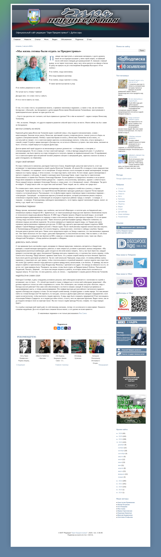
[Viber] (69, 328)
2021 (121, 484)
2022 (121, 481)
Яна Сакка (83, 313)
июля (120, 459)
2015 (121, 490)
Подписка (79, 39)
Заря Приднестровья (79, 533)
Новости (27, 39)
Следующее (20, 365)
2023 (121, 442)
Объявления (66, 39)
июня (120, 462)
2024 (121, 439)
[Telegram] (62, 328)
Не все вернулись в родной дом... (135, 100)
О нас (89, 39)
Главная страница (61, 365)
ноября (121, 448)
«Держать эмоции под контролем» (136, 156)
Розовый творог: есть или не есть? (136, 81)
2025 (121, 436)
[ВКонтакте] (58, 328)
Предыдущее (103, 365)
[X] (65, 328)
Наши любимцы (124, 214)
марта (120, 471)
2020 (121, 487)
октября (121, 451)
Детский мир (122, 212)
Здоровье (121, 201)
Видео (54, 39)
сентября (121, 453)
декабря (121, 445)
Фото (46, 39)
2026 (121, 433)
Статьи (38, 39)
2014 (121, 492)
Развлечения (123, 217)
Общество (122, 191)
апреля (121, 468)
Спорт (120, 209)
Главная (17, 39)
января (121, 477)
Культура (121, 199)
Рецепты (121, 204)
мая (119, 465)
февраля (121, 474)
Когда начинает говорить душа (134, 118)
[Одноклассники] (55, 328)
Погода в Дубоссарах (123, 179)
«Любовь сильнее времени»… (135, 137)
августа (121, 456)
